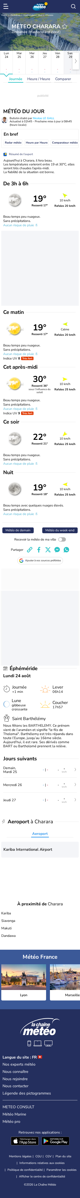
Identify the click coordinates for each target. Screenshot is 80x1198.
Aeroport (40, 833)
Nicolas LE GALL (43, 118)
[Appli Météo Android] (55, 1141)
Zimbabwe (15, 15)
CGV (48, 1156)
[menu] (6, 6)
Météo (4, 15)
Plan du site (63, 1156)
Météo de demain (18, 530)
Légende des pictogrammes (27, 1093)
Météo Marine (14, 1114)
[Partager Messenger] (57, 550)
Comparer (63, 78)
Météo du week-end (59, 530)
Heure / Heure (38, 78)
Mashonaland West (32, 15)
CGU (38, 1156)
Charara (49, 15)
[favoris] (65, 26)
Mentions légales (20, 1156)
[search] (73, 6)
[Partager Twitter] (48, 550)
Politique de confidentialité (25, 1170)
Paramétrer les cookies (62, 1170)
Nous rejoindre (15, 1078)
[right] (75, 61)
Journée (15, 78)
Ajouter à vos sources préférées (43, 560)
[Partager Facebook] (39, 550)
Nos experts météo (19, 1064)
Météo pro (11, 1121)
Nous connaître (15, 1071)
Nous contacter (15, 1086)
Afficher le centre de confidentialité (42, 1176)
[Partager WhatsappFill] (66, 550)
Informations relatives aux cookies (42, 1163)
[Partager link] (29, 550)
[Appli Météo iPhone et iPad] (25, 1141)
